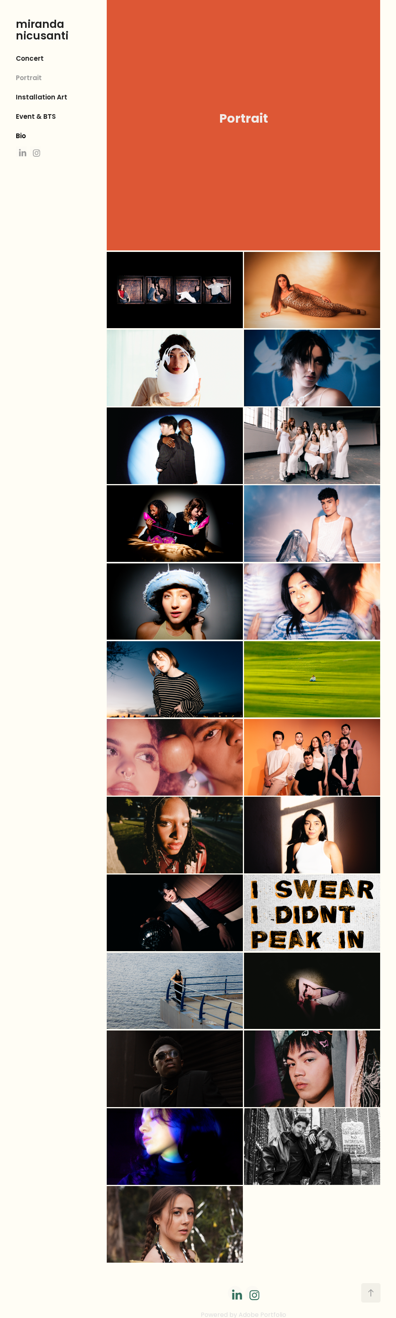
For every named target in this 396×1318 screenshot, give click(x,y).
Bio (21, 136)
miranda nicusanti (42, 31)
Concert (30, 59)
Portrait (29, 78)
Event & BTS (36, 117)
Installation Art (41, 97)
